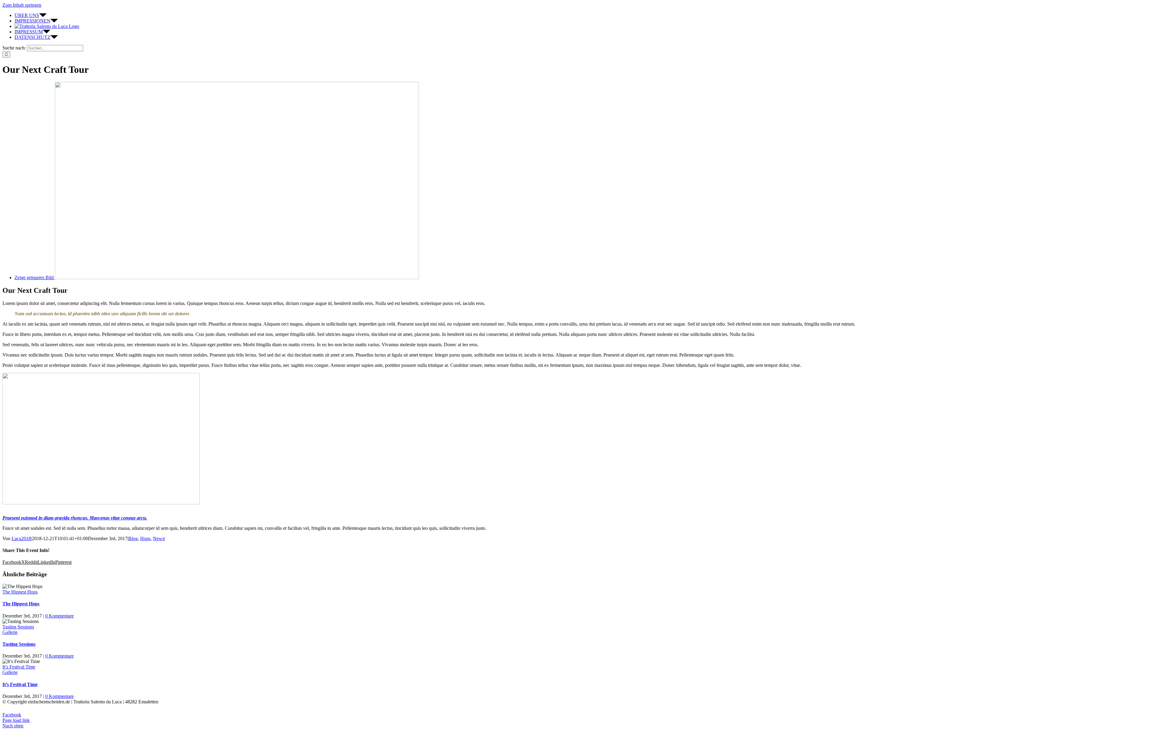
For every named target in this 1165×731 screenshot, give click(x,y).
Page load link (16, 720)
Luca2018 (21, 538)
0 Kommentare (59, 615)
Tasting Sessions (18, 626)
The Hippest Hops (20, 591)
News (158, 538)
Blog (133, 538)
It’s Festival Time (18, 666)
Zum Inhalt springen (21, 5)
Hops (145, 538)
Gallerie (10, 632)
